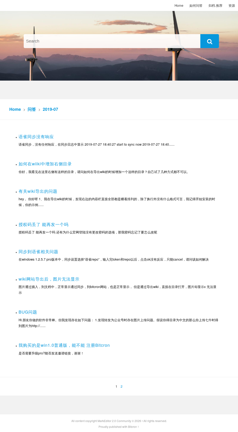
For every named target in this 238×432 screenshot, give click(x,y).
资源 (231, 5)
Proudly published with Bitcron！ (119, 427)
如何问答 (195, 5)
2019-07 (50, 109)
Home (179, 5)
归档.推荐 (215, 5)
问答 (32, 109)
